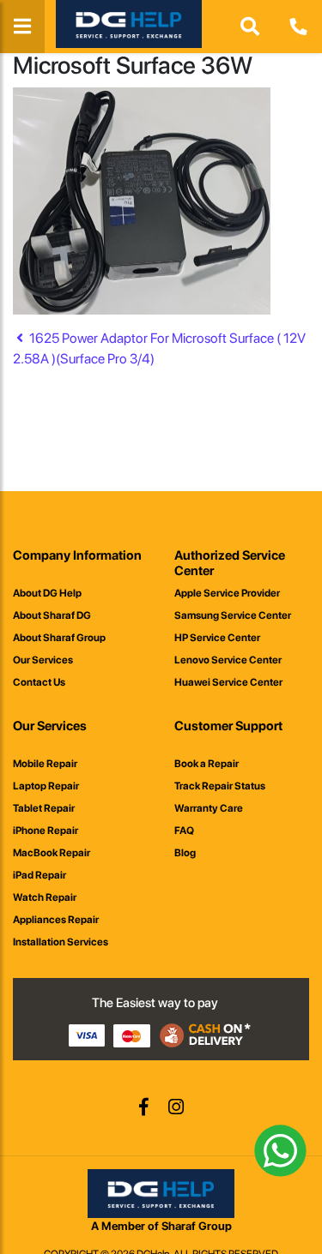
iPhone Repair (45, 831)
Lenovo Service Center (228, 660)
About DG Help (47, 593)
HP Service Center (217, 638)
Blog (185, 853)
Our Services (43, 660)
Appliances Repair (56, 920)
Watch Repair (44, 897)
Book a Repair (206, 764)
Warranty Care (208, 808)
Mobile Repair (45, 764)
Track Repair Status (219, 786)
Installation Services (60, 942)
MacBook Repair (51, 853)
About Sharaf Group (59, 638)
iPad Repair (39, 875)
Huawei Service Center (228, 682)
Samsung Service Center (232, 615)
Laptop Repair (46, 786)
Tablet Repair (44, 808)
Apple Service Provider (227, 593)
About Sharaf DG (52, 615)
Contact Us (39, 682)
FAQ (184, 831)
